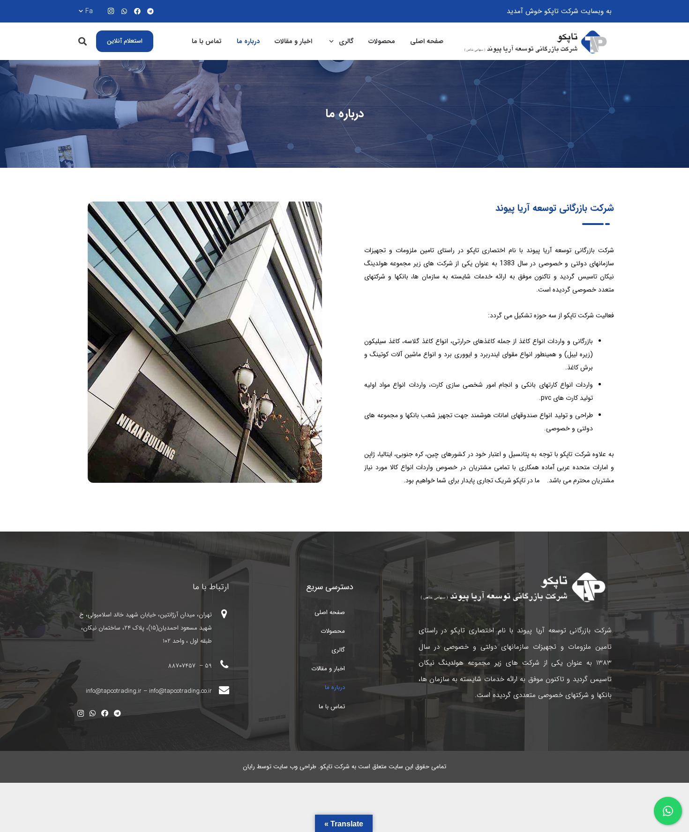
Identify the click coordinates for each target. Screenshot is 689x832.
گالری (338, 650)
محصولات (333, 631)
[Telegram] (150, 11)
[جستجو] (82, 41)
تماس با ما (332, 707)
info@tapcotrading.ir (114, 691)
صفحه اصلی (330, 612)
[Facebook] (137, 11)
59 (208, 666)
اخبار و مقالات (328, 669)
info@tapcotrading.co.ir (180, 691)
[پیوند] (537, 41)
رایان (249, 767)
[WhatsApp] (124, 11)
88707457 (182, 666)
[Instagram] (111, 11)
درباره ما (335, 687)
